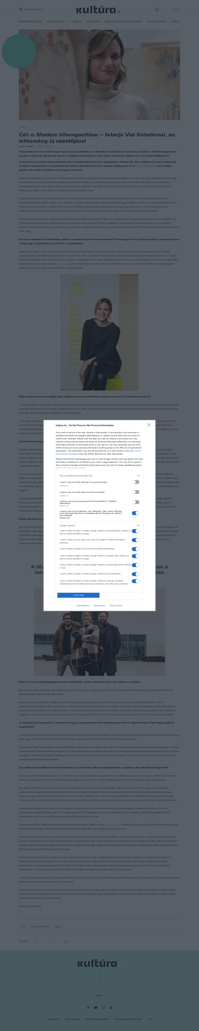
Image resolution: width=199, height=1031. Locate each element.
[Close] (150, 425)
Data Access (99, 605)
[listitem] (99, 475)
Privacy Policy (116, 605)
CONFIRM (78, 595)
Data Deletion (83, 605)
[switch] (135, 482)
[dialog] (99, 515)
